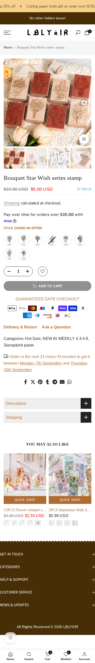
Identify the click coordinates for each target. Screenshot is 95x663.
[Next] (84, 102)
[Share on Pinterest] (40, 382)
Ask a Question (56, 327)
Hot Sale (33, 339)
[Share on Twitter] (32, 382)
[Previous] (11, 102)
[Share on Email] (62, 382)
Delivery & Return (20, 327)
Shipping (12, 203)
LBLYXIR (70, 627)
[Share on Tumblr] (47, 382)
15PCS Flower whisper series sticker (32, 510)
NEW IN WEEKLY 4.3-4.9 (65, 339)
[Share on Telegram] (54, 382)
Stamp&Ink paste (19, 345)
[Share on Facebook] (25, 382)
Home (8, 47)
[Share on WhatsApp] (69, 382)
